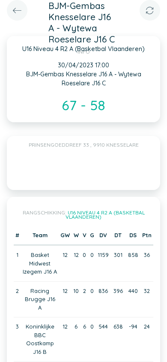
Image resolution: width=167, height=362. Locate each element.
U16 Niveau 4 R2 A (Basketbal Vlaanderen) (105, 214)
